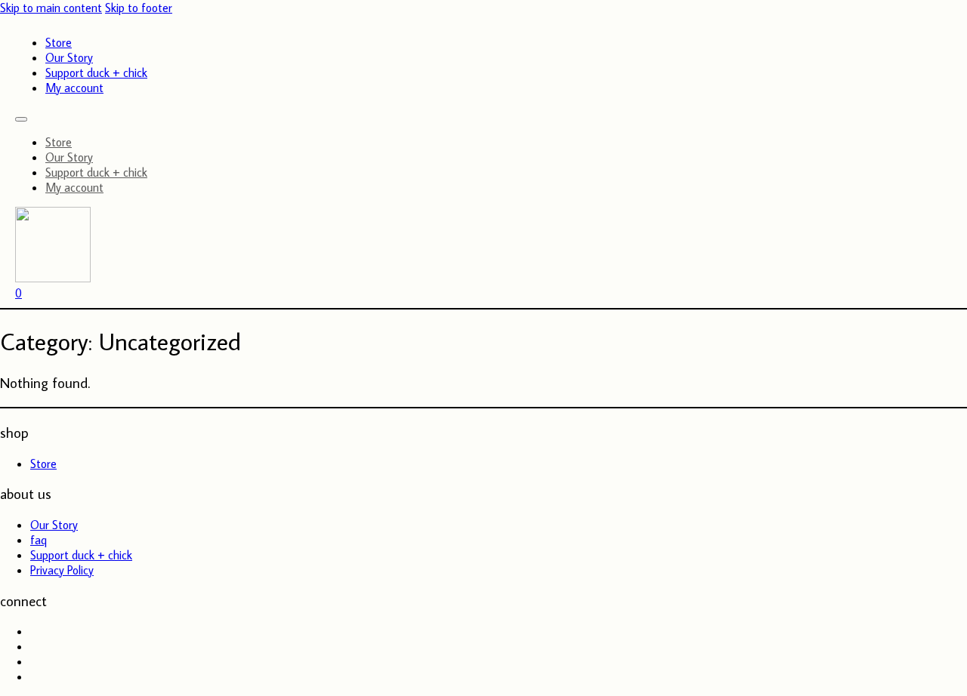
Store (58, 42)
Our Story (69, 57)
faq (38, 539)
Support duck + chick (96, 72)
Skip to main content (51, 7)
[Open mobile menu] (21, 119)
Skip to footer (138, 7)
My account (74, 87)
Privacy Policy (62, 569)
